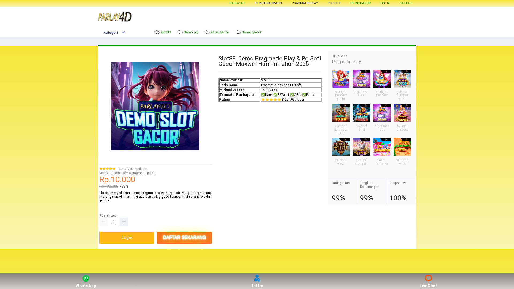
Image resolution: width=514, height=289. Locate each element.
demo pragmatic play (137, 173)
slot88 (115, 173)
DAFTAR (405, 3)
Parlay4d (237, 3)
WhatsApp (86, 285)
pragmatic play (305, 3)
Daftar (257, 285)
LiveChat (428, 285)
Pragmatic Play (346, 61)
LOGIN (385, 3)
